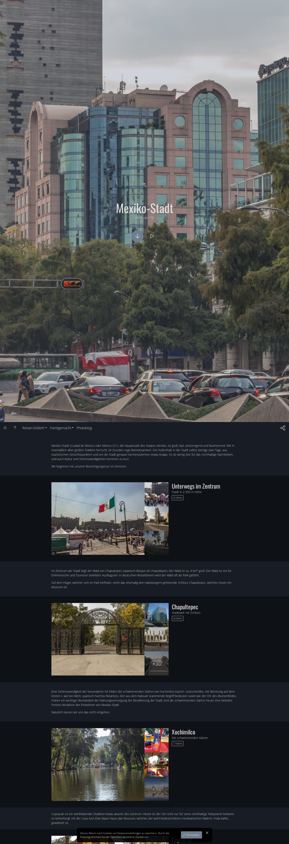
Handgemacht (60, 428)
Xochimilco (183, 732)
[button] (280, 835)
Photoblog (84, 428)
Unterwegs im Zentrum (196, 486)
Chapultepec (185, 606)
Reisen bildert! (33, 428)
